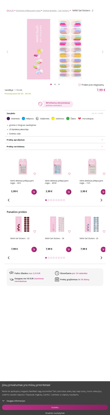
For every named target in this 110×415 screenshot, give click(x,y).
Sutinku (54, 407)
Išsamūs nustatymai (55, 413)
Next (102, 52)
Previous (7, 52)
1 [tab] (51, 84)
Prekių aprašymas (16, 139)
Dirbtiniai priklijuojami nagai (28, 10)
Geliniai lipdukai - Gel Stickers (56, 10)
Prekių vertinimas (16, 146)
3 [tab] (59, 84)
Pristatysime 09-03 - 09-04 (18, 93)
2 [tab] (55, 84)
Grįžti (11, 10)
